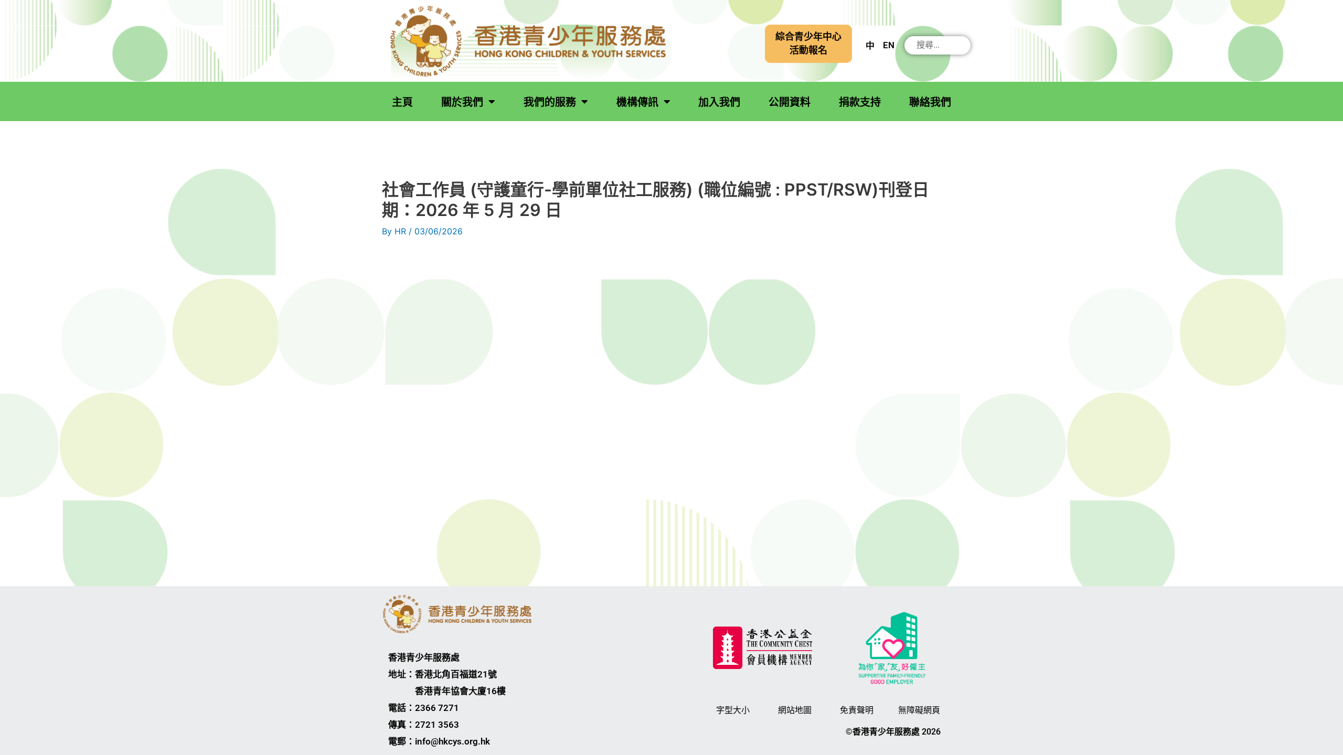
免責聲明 (856, 710)
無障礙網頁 (919, 710)
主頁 (402, 102)
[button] (808, 44)
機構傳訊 (637, 102)
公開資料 (790, 102)
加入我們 (719, 102)
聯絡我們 (930, 102)
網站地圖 (795, 710)
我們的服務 (550, 102)
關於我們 (462, 102)
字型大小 (733, 710)
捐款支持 (860, 102)
